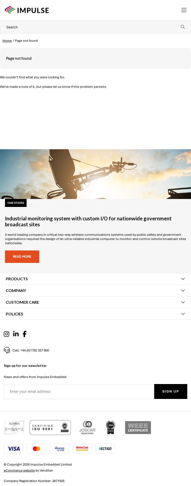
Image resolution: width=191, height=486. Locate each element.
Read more (22, 256)
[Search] (183, 27)
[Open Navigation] (184, 10)
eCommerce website (19, 470)
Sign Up (170, 391)
